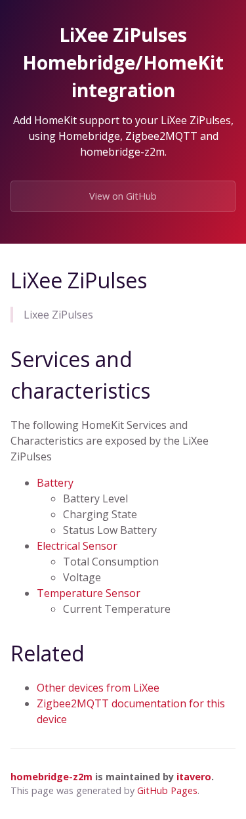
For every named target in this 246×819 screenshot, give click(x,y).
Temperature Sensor (88, 593)
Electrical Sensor (77, 546)
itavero (193, 776)
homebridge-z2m (51, 776)
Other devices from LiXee (98, 687)
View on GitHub (123, 196)
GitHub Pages (167, 790)
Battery (55, 483)
